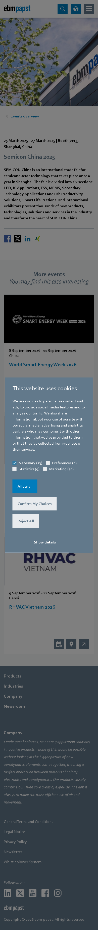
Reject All (26, 521)
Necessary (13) (30, 463)
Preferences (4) (64, 463)
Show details (45, 542)
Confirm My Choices (35, 503)
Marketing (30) (61, 469)
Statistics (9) (29, 469)
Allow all (25, 486)
